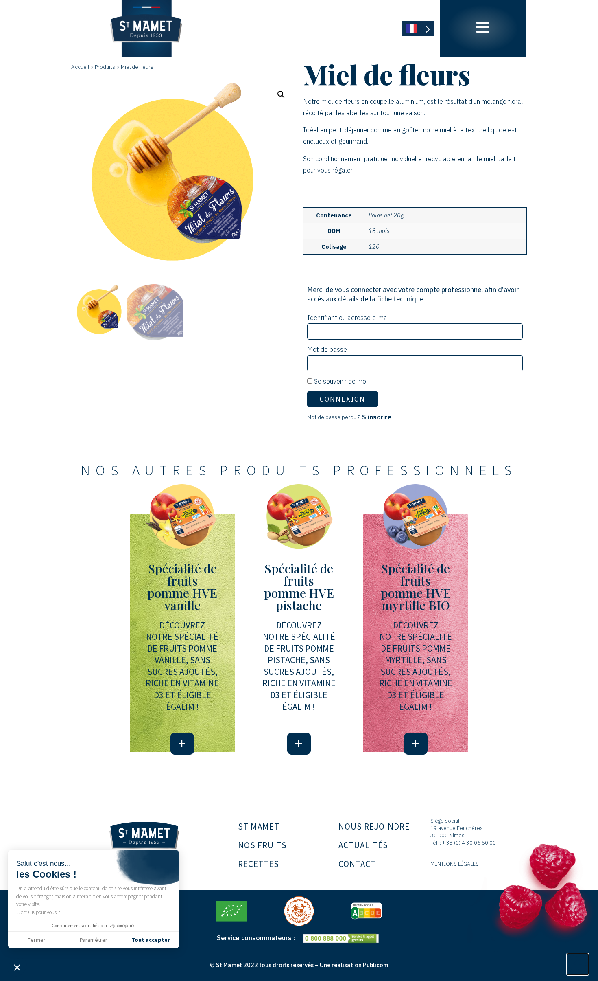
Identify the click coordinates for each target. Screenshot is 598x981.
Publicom (375, 965)
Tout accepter (150, 940)
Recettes (258, 863)
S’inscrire (377, 417)
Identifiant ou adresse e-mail (348, 318)
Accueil (80, 66)
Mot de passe (327, 349)
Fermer (37, 940)
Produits (105, 66)
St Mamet (258, 826)
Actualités (363, 845)
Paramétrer (93, 940)
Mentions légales (454, 863)
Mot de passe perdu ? (333, 417)
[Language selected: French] (418, 28)
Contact (357, 863)
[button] (17, 967)
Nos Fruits (262, 845)
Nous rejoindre (374, 826)
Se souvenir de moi (339, 381)
